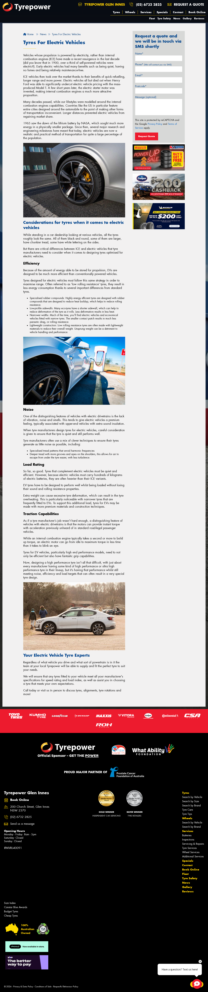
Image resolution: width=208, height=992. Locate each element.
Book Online (197, 12)
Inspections (188, 839)
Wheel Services (190, 852)
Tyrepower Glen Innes (104, 4)
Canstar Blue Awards (15, 907)
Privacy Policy (155, 124)
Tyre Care (187, 809)
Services (145, 12)
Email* (139, 75)
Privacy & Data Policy (23, 986)
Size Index (10, 903)
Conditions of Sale (43, 986)
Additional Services (193, 856)
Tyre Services (189, 848)
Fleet (152, 18)
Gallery (187, 18)
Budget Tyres (11, 911)
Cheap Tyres (11, 915)
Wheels (130, 12)
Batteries (186, 835)
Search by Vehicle (192, 797)
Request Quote (146, 136)
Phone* (153, 64)
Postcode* (140, 86)
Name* (139, 53)
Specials (162, 12)
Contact (178, 12)
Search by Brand (191, 805)
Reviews (199, 18)
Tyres (116, 12)
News (176, 18)
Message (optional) (145, 97)
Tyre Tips (187, 814)
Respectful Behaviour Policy (65, 986)
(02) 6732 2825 (149, 4)
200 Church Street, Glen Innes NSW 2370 (29, 808)
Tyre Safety (164, 18)
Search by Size (190, 801)
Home (29, 34)
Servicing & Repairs (193, 844)
